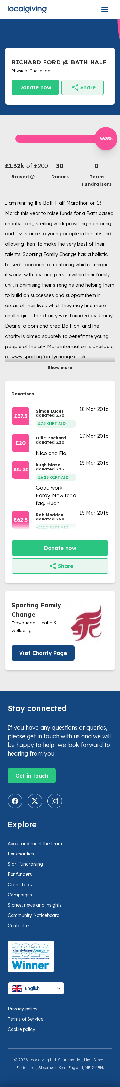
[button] (23, 171)
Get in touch (31, 775)
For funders (20, 874)
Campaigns (20, 895)
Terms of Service (25, 1019)
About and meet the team (35, 843)
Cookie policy (21, 1029)
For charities (21, 854)
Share (88, 87)
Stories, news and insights (35, 905)
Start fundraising (25, 864)
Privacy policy (22, 1009)
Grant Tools (20, 884)
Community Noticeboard (34, 915)
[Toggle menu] (104, 9)
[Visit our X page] (35, 801)
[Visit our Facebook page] (15, 801)
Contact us (19, 925)
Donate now (35, 87)
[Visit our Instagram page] (54, 801)
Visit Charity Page (43, 653)
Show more (60, 367)
